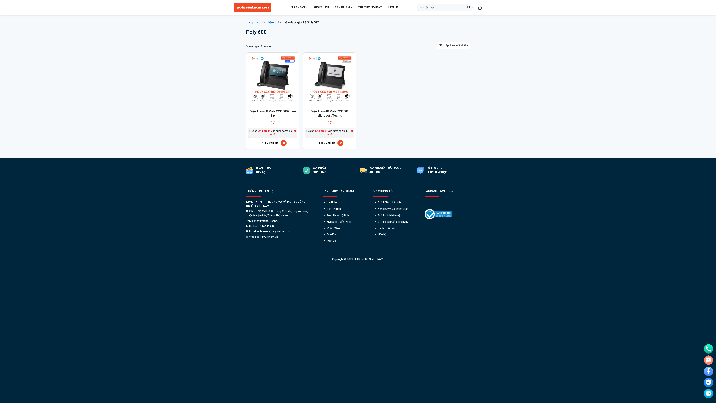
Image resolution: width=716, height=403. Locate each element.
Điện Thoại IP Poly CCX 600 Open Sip (273, 113)
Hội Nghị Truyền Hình (339, 221)
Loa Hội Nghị (334, 208)
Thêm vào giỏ (270, 143)
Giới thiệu (321, 7)
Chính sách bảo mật (389, 215)
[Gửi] (469, 7)
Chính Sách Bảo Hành (390, 202)
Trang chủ (299, 7)
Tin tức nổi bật (370, 7)
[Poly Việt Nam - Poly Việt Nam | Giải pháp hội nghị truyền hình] (252, 7)
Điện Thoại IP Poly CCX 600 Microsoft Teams (329, 113)
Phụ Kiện (332, 234)
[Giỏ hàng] (480, 7)
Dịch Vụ (331, 240)
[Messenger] (708, 382)
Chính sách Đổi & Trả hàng (393, 221)
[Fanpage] (708, 371)
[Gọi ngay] (708, 349)
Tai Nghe (332, 202)
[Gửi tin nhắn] (708, 360)
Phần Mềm (333, 228)
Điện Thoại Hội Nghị (338, 215)
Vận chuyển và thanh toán (393, 208)
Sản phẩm (342, 7)
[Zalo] (708, 393)
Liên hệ (393, 7)
